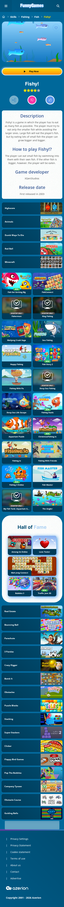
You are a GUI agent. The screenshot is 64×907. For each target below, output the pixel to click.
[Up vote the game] (50, 100)
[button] (58, 6)
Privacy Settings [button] (19, 838)
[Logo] (32, 6)
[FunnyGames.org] (3, 17)
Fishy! (47, 16)
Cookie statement (20, 852)
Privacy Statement (20, 845)
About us (15, 865)
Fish (36, 16)
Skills (13, 16)
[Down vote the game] (32, 100)
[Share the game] (13, 100)
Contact (14, 871)
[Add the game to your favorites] (56, 27)
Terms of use (17, 858)
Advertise (15, 878)
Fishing (25, 16)
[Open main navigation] (6, 6)
